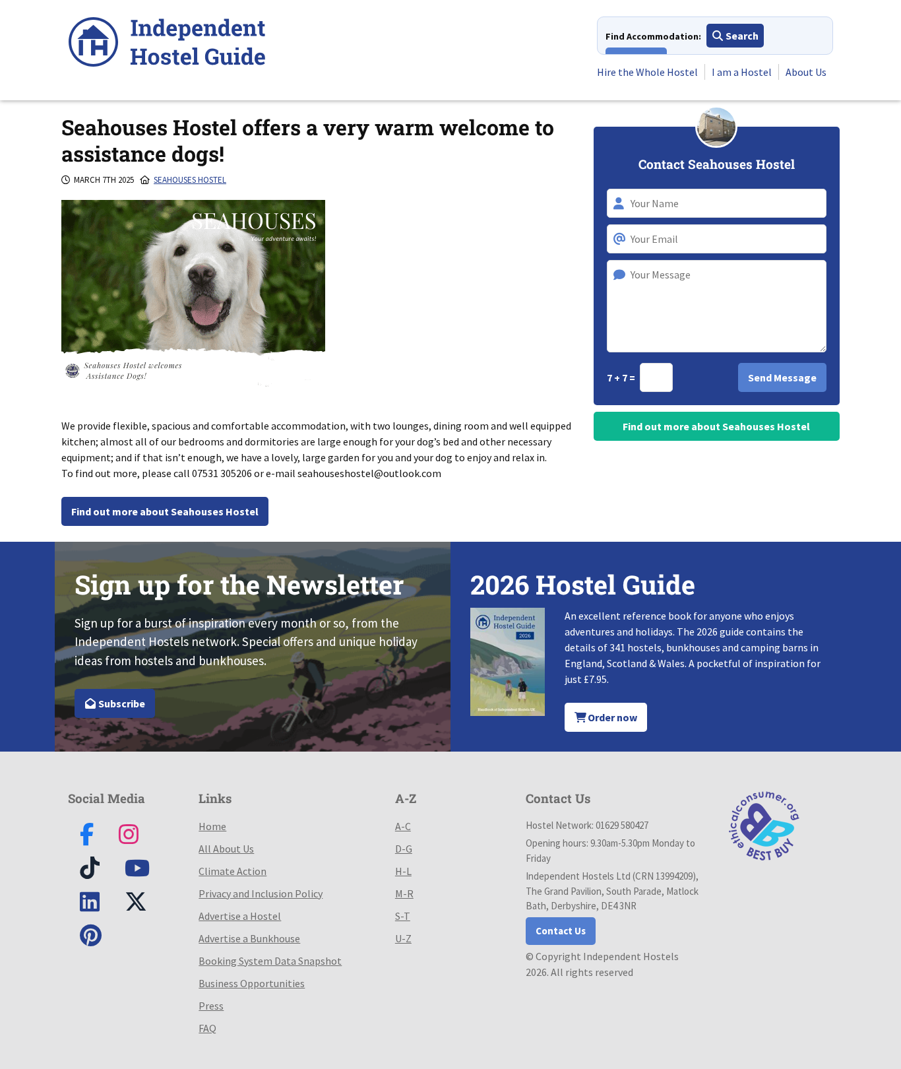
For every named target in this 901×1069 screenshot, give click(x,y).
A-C (403, 826)
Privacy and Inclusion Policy (261, 893)
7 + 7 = (622, 377)
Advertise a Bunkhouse (249, 938)
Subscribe (120, 703)
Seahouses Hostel (190, 179)
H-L (403, 871)
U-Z (403, 938)
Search (741, 35)
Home (212, 826)
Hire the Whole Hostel (647, 72)
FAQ (207, 1028)
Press (211, 1005)
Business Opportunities (252, 983)
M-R (404, 893)
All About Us (226, 848)
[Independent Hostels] (167, 43)
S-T (402, 916)
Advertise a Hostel (240, 916)
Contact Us (561, 930)
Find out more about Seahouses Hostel (165, 511)
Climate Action (232, 871)
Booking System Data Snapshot (270, 960)
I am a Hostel (742, 72)
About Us (806, 72)
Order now (611, 717)
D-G (403, 848)
